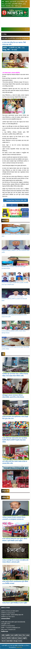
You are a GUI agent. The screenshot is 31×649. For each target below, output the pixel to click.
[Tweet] (23, 205)
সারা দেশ (3, 638)
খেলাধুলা (27, 635)
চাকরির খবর (14, 638)
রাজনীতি (16, 635)
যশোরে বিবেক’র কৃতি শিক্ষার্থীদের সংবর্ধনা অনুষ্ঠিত (14, 603)
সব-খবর (20, 641)
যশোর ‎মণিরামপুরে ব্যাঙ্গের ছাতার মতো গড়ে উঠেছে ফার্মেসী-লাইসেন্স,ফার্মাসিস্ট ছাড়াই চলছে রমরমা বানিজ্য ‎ (14, 440)
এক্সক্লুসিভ (25, 638)
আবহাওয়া (19, 638)
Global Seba (19, 647)
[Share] (11, 205)
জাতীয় (3, 635)
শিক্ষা (24, 635)
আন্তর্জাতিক (7, 635)
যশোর (12, 635)
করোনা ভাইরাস (10, 641)
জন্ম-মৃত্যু (15, 641)
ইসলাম (20, 635)
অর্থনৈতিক (9, 638)
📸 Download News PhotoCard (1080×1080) (15, 200)
